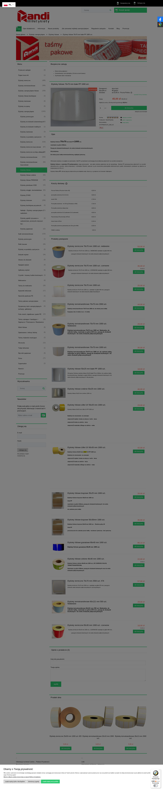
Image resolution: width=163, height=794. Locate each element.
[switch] (155, 785)
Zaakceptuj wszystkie (50, 781)
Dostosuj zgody (33, 781)
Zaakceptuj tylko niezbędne (15, 781)
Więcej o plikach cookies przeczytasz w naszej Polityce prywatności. (22, 777)
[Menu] (159, 770)
